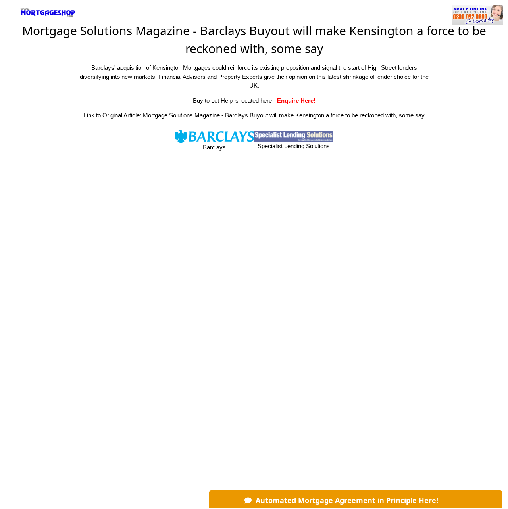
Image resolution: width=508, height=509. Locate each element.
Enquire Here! (296, 100)
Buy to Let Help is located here (232, 100)
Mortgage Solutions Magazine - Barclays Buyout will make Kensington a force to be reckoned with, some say (284, 115)
